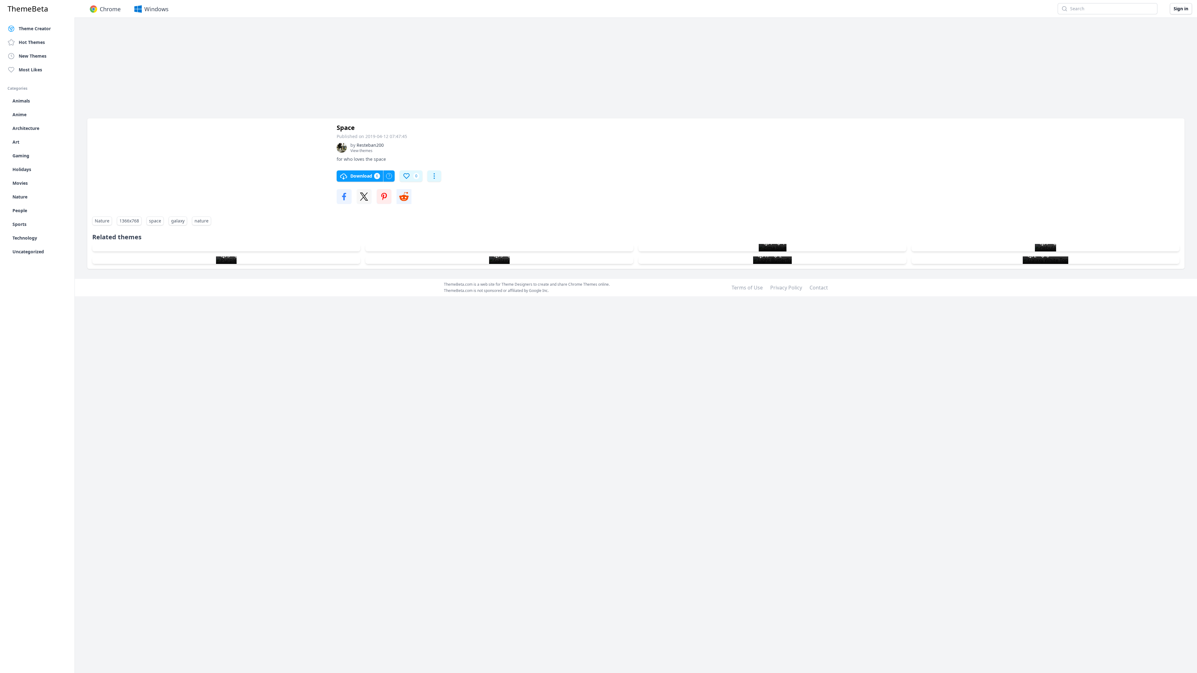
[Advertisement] (274, 71)
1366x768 (129, 221)
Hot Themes (32, 42)
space (155, 221)
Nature (102, 221)
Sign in (1181, 9)
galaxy (178, 221)
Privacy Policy (786, 287)
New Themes (32, 56)
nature (202, 221)
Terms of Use (747, 287)
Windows (156, 9)
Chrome (110, 9)
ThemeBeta (27, 9)
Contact (819, 287)
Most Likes (30, 70)
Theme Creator (35, 28)
